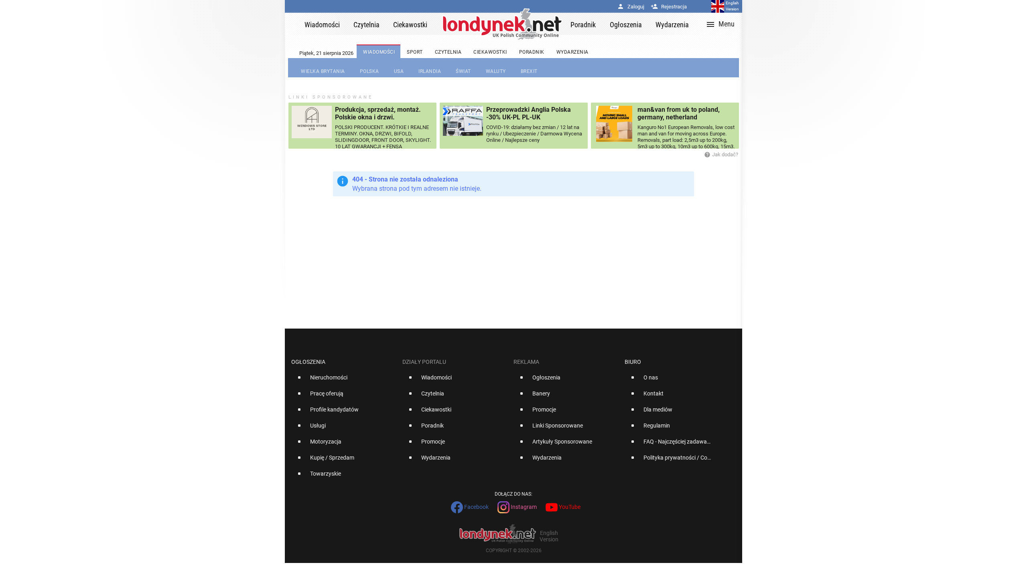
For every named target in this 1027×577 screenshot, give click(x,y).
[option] (343, 381)
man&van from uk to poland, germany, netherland (678, 113)
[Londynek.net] (502, 24)
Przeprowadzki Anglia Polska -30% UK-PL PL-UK (528, 113)
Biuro (633, 362)
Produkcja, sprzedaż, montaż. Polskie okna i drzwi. (378, 113)
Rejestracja (669, 7)
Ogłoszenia (308, 362)
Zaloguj (630, 7)
